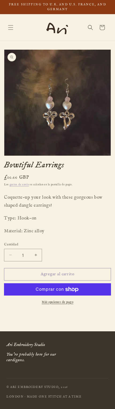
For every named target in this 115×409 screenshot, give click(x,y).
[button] (11, 27)
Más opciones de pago (57, 302)
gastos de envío (19, 184)
